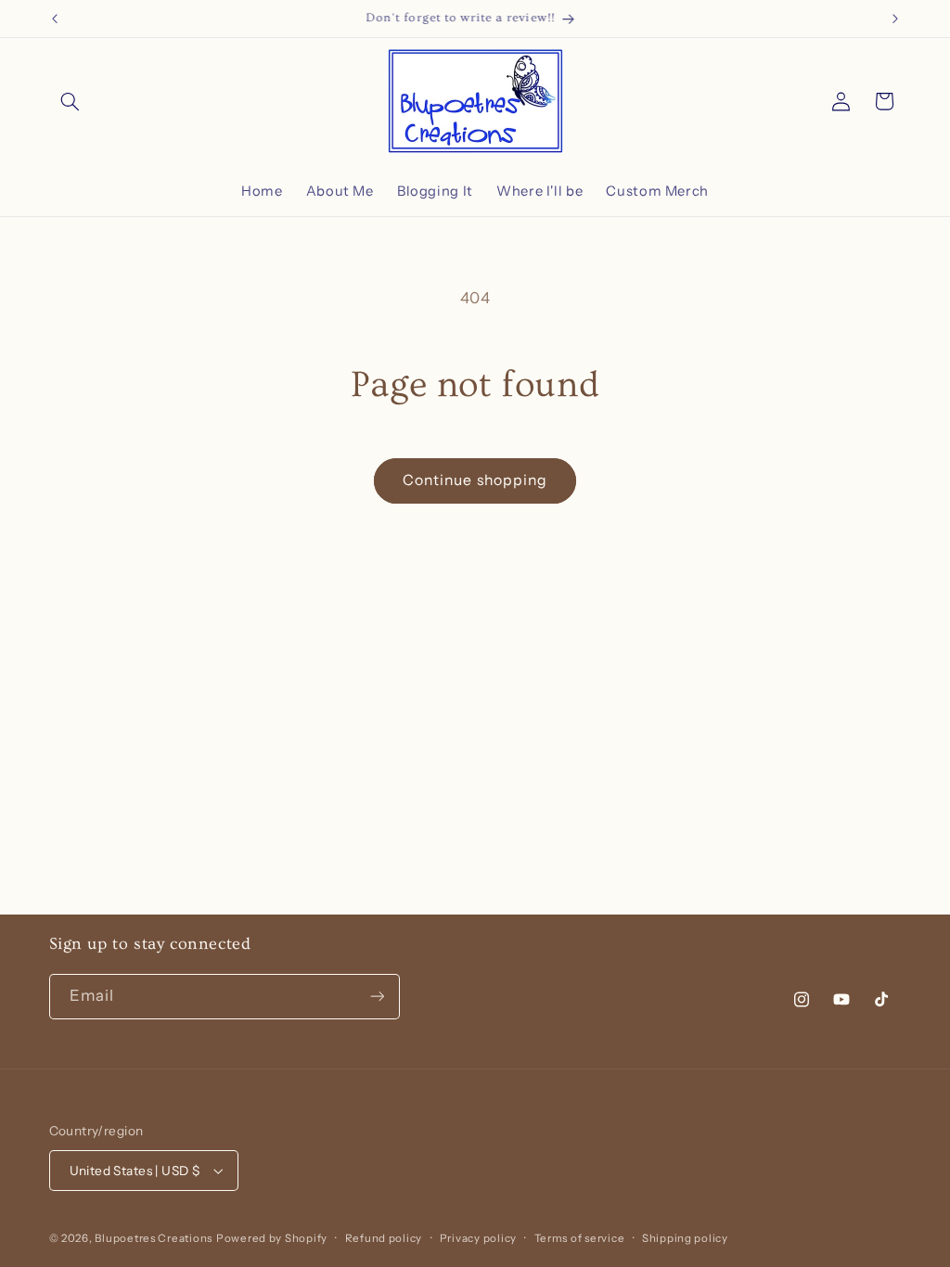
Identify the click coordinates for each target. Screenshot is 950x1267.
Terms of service (579, 1238)
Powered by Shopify (271, 1238)
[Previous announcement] (54, 18)
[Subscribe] (376, 996)
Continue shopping (475, 480)
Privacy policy (478, 1238)
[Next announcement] (895, 18)
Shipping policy (685, 1238)
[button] (70, 101)
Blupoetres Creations (153, 1238)
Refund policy (384, 1238)
